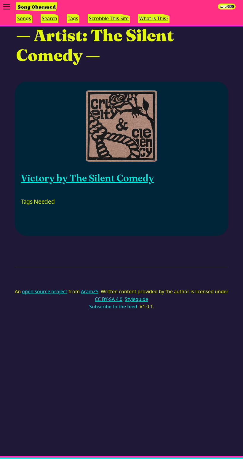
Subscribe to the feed (113, 306)
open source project (44, 291)
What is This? (153, 18)
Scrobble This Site (109, 18)
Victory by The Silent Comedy (87, 178)
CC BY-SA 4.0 (108, 299)
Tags (73, 18)
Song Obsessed (36, 7)
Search (49, 18)
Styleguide (136, 299)
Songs (24, 18)
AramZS (89, 291)
